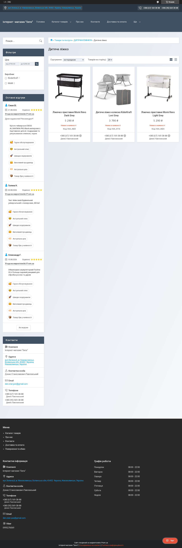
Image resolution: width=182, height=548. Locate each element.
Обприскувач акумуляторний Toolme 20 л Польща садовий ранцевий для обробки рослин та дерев (24, 272)
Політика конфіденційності (112, 545)
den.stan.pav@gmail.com (16, 384)
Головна (40, 22)
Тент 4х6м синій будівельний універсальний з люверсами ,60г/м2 (24, 201)
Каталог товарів (60, 22)
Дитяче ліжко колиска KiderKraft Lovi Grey (114, 114)
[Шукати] (40, 41)
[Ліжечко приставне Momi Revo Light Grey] (158, 88)
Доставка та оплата (117, 22)
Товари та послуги (63, 40)
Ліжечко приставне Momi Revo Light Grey (158, 114)
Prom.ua (104, 543)
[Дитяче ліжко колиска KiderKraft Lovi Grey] (114, 88)
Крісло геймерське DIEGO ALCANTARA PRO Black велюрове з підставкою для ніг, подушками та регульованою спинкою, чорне (25, 130)
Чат (172, 540)
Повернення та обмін (15, 449)
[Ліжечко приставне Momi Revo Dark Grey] (69, 88)
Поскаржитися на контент (89, 545)
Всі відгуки (23, 327)
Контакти (95, 22)
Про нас (80, 22)
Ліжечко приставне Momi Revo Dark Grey (69, 114)
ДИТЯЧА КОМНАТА (83, 40)
